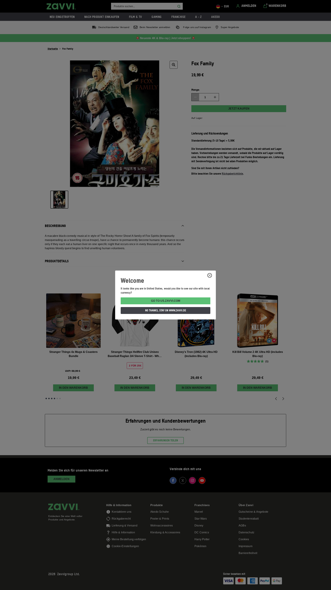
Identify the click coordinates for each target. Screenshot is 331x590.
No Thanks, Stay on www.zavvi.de (165, 310)
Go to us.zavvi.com (165, 300)
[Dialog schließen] (210, 275)
